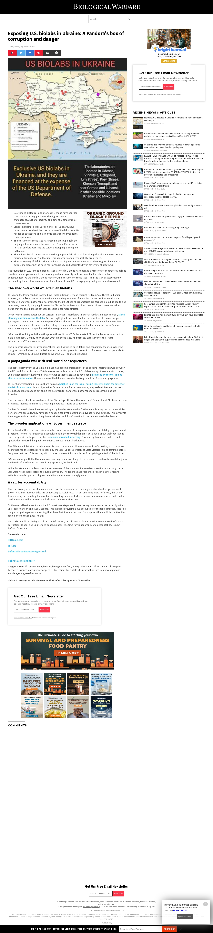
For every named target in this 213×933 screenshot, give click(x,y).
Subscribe (169, 929)
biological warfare (61, 566)
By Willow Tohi (159, 123)
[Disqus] (67, 765)
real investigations (110, 570)
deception (59, 570)
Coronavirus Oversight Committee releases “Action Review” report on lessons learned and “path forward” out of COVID (172, 305)
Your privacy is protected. (23, 618)
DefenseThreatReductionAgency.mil (27, 551)
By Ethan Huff (159, 310)
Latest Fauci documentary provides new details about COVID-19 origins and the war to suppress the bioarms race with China (173, 338)
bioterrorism (101, 566)
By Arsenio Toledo (160, 150)
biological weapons (82, 566)
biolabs (47, 566)
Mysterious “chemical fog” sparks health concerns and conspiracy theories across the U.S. (169, 195)
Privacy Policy (106, 923)
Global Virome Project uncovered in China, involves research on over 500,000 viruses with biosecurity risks (173, 249)
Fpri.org (12, 545)
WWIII (38, 573)
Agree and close (184, 916)
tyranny (20, 573)
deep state (71, 570)
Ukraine (29, 573)
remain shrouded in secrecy (65, 437)
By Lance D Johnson (162, 254)
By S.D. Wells (158, 164)
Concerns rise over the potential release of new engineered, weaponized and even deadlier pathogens (172, 146)
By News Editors (160, 231)
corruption (34, 570)
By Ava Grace (159, 139)
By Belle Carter (160, 189)
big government (33, 566)
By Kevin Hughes (160, 276)
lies (97, 570)
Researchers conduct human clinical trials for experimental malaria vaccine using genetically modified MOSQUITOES (172, 135)
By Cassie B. (158, 321)
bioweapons (115, 566)
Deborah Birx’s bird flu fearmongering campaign (166, 227)
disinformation (86, 570)
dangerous (46, 570)
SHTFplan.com (15, 540)
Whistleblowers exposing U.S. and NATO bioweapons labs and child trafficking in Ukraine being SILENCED (172, 260)
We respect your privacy (91, 907)
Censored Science (17, 570)
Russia (11, 573)
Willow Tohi (29, 46)
